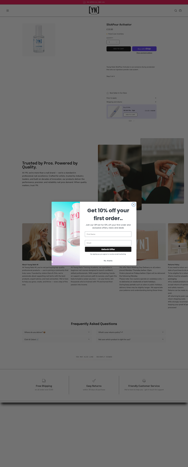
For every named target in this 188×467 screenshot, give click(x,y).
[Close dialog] (134, 204)
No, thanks (108, 260)
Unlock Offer (108, 249)
